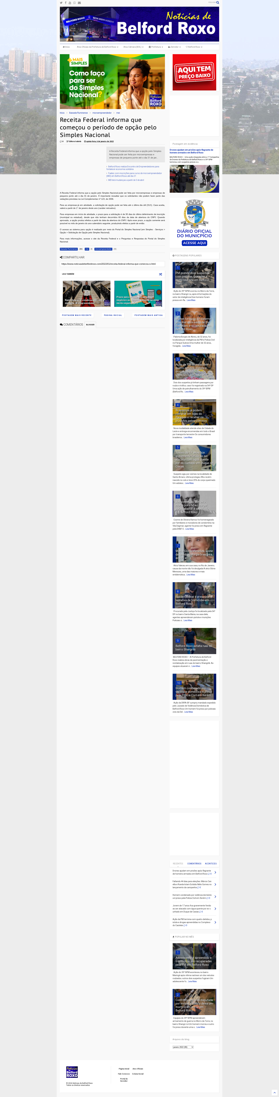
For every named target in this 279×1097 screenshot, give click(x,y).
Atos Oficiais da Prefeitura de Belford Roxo (96, 47)
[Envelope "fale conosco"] (79, 2)
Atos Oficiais (138, 1069)
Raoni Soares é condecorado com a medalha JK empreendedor (84, 302)
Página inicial (113, 315)
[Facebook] (65, 2)
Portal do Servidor (124, 1080)
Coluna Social (137, 1074)
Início (67, 47)
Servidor (174, 47)
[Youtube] (70, 2)
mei (118, 113)
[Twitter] (61, 2)
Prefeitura (156, 47)
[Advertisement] (81, 165)
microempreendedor (102, 113)
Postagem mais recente (77, 315)
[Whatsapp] (74, 2)
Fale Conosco (124, 1074)
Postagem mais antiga (149, 315)
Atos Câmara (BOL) (132, 47)
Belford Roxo (194, 47)
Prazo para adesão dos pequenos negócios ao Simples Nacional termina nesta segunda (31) (138, 300)
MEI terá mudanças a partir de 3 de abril (126, 180)
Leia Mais (191, 300)
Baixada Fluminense (78, 113)
